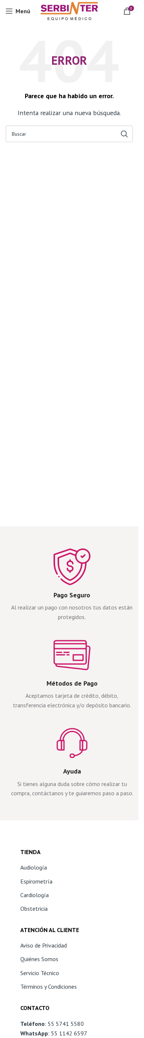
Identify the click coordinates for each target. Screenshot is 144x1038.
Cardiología (34, 895)
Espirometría (36, 881)
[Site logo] (69, 10)
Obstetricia (34, 908)
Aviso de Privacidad (43, 945)
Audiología (33, 867)
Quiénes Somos (39, 959)
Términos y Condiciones (48, 986)
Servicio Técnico (39, 973)
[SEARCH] (124, 133)
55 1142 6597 (69, 1033)
